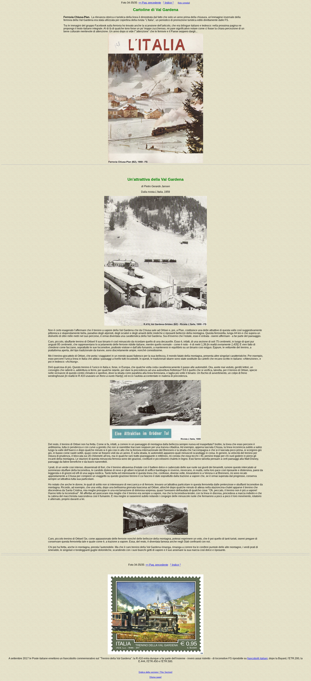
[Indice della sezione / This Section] (155, 672)
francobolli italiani (257, 658)
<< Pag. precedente (149, 2)
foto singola (183, 3)
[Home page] (155, 677)
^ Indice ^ (168, 2)
